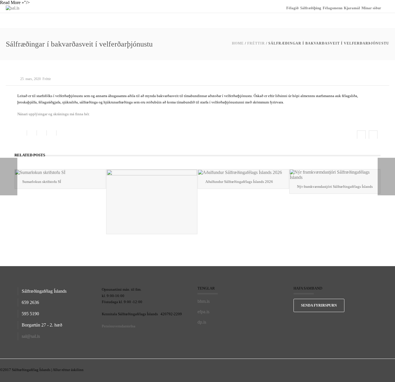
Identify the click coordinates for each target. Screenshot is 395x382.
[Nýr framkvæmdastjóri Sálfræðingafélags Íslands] (335, 175)
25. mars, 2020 (30, 79)
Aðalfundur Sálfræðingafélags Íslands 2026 (239, 181)
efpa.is (203, 311)
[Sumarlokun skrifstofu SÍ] (60, 172)
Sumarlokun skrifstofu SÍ (41, 181)
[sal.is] (12, 7)
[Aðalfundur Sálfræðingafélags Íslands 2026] (243, 172)
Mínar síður (371, 8)
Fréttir (256, 43)
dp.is (202, 322)
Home (238, 43)
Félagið (292, 8)
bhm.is (204, 301)
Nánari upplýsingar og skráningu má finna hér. (53, 114)
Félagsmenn (332, 8)
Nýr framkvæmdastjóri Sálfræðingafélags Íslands (335, 186)
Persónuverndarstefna (118, 326)
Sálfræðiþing (310, 8)
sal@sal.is (31, 336)
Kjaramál (352, 8)
